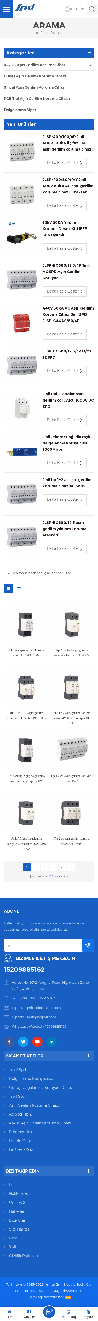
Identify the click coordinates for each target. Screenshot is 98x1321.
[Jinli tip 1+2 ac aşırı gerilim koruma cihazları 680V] (22, 495)
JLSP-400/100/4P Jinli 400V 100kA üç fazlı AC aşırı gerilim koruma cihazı (68, 143)
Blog (13, 1238)
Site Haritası (19, 1229)
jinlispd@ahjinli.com (44, 1007)
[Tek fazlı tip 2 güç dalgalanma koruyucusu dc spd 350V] (26, 750)
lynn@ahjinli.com (41, 1017)
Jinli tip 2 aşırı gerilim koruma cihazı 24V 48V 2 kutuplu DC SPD (71, 718)
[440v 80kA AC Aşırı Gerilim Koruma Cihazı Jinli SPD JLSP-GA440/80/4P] (22, 323)
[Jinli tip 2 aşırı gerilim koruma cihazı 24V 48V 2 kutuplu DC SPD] (71, 687)
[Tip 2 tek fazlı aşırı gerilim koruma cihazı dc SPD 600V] (71, 624)
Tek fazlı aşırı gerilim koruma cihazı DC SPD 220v (26, 652)
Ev (42, 33)
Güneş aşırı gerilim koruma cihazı (35, 76)
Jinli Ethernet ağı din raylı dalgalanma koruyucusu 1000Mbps (66, 443)
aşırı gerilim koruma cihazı (34, 1105)
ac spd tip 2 (20, 1114)
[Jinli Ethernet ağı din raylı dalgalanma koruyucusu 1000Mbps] (22, 452)
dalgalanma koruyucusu (31, 1078)
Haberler (16, 1211)
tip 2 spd (17, 1069)
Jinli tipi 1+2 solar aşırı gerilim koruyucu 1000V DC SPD (68, 400)
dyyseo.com (72, 1291)
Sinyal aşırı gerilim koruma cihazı (35, 87)
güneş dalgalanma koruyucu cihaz (41, 1087)
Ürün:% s (17, 1202)
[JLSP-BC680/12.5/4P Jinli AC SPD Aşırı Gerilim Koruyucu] (22, 280)
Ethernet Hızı (20, 1132)
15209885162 (24, 970)
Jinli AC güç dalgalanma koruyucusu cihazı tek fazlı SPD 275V (26, 844)
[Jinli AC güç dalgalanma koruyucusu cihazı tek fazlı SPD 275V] (26, 813)
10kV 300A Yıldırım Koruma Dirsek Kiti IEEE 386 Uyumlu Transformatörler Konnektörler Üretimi (65, 229)
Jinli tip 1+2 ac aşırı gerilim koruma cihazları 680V (67, 482)
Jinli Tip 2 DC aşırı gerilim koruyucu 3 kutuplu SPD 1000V (26, 715)
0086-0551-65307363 (37, 998)
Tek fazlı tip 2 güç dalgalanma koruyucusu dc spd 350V (26, 778)
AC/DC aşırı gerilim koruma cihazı (35, 64)
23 (62, 867)
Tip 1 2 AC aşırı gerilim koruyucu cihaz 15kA (72, 778)
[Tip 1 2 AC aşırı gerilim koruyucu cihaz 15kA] (71, 750)
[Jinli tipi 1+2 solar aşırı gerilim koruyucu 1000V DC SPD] (22, 409)
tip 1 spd (17, 1096)
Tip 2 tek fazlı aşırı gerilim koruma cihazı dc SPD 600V (71, 652)
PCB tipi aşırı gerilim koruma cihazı (37, 98)
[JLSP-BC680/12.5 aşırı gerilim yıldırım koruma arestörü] (22, 537)
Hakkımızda (20, 1193)
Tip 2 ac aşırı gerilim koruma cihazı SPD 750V (71, 841)
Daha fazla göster (63, 162)
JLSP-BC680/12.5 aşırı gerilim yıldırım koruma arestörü (65, 528)
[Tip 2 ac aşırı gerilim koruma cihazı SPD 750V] (71, 813)
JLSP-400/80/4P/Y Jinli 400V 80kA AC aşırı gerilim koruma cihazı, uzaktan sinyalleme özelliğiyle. (68, 186)
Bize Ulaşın (19, 1220)
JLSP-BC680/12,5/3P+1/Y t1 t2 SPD (68, 354)
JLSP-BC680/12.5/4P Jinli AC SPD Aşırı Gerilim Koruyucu (66, 271)
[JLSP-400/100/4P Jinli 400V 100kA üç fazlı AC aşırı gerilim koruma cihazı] (22, 152)
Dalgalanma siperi (20, 109)
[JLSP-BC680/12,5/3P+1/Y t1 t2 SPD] (22, 366)
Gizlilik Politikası (23, 1256)
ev (11, 1184)
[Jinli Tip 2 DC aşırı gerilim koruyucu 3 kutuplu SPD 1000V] (26, 687)
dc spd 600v (21, 1149)
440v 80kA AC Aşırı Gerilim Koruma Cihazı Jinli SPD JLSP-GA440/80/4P (68, 314)
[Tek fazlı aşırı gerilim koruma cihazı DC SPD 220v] (26, 624)
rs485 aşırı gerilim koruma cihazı (40, 1123)
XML (13, 1247)
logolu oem (20, 1141)
